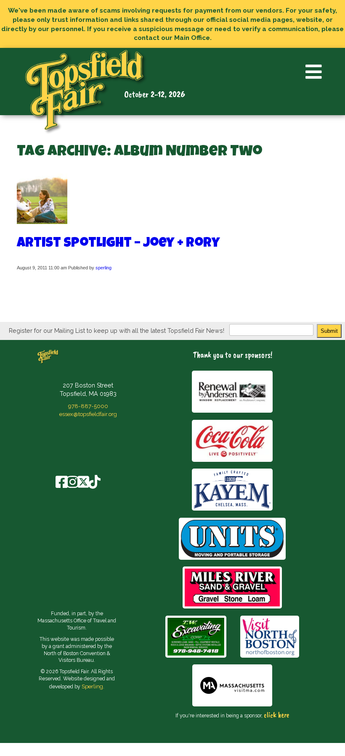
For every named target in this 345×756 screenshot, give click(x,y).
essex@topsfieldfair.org (88, 414)
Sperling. (93, 686)
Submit (329, 331)
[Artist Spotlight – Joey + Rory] (42, 220)
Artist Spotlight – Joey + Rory (118, 244)
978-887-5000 (88, 406)
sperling (103, 267)
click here (276, 714)
